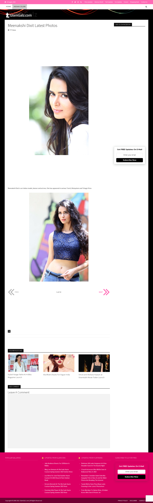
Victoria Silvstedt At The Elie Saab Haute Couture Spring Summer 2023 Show (58, 485)
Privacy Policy (123, 501)
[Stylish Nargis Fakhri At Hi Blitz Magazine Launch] (23, 363)
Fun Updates (118, 2)
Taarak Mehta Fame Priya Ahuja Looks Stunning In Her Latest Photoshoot (93, 485)
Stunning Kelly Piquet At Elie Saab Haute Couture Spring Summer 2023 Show (58, 491)
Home (8, 6)
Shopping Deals (134, 2)
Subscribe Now (129, 160)
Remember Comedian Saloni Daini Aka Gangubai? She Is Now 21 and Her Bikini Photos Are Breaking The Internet (93, 478)
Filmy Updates (88, 2)
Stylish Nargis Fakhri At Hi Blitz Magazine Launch (20, 375)
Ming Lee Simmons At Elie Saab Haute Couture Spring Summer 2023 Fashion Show (59, 470)
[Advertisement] (59, 48)
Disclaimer (133, 501)
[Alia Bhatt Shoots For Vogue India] (58, 363)
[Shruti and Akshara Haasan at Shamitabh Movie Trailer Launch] (94, 363)
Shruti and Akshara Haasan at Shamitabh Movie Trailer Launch (91, 376)
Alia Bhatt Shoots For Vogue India (56, 374)
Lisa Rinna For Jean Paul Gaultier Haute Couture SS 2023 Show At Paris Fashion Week (57, 478)
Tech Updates (109, 2)
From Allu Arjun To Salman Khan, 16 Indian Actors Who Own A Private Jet (94, 491)
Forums (126, 2)
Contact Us (144, 2)
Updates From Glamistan (55, 458)
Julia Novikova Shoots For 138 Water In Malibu (57, 464)
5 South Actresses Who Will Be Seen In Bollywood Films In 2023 (93, 470)
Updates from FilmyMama (91, 458)
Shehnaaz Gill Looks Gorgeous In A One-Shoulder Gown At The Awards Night (94, 464)
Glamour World (99, 2)
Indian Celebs (20, 6)
